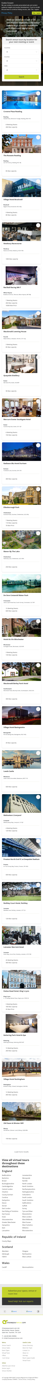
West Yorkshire (27, 1225)
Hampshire (6, 1225)
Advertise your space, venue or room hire (22, 1292)
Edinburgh (5, 1254)
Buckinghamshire (8, 1184)
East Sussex (6, 1214)
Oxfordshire (26, 1195)
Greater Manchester (9, 1222)
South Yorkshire (27, 1200)
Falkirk (4, 1257)
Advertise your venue (8, 1366)
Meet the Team (27, 1348)
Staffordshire (26, 1203)
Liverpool (6, 820)
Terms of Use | (23, 1379)
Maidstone (7, 776)
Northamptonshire (28, 1189)
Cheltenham (7, 513)
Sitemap (25, 1355)
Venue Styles (6, 1348)
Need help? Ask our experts (20, 1301)
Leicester (6, 908)
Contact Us (26, 1350)
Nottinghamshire (28, 1192)
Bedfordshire (6, 1175)
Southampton (8, 689)
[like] (38, 93)
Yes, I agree (36, 13)
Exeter (5, 381)
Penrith (6, 337)
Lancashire (5, 1230)
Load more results (21, 1152)
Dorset (4, 1206)
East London (6, 1208)
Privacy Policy (7, 13)
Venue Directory (28, 1345)
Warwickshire (27, 1214)
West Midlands (27, 1219)
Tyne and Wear (27, 1211)
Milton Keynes (8, 293)
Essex (4, 1217)
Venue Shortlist (7, 1371)
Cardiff (4, 1267)
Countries (7, 48)
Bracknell (6, 205)
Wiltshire (25, 1228)
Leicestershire (27, 1175)
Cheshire (5, 1192)
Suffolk (24, 1206)
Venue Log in (6, 1368)
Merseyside (26, 1178)
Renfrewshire (26, 1254)
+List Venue (5, 1358)
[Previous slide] (4, 1311)
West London (26, 1217)
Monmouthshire (27, 1267)
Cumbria (5, 1197)
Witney (6, 1128)
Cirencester (7, 601)
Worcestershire (27, 1230)
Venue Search (6, 1345)
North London (27, 1184)
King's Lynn (7, 996)
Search (21, 77)
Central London (7, 1189)
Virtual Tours (6, 1353)
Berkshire (5, 1178)
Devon (4, 1203)
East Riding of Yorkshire (10, 1211)
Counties (7, 57)
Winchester (7, 645)
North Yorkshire (27, 1186)
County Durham (7, 1195)
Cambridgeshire (7, 1186)
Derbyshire (6, 1200)
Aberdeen (5, 1251)
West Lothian (26, 1257)
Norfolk (25, 1181)
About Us (25, 1353)
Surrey (24, 1208)
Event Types (6, 1350)
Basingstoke (7, 732)
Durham (6, 469)
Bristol (4, 1181)
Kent (3, 1228)
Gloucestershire (7, 1219)
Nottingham (7, 1084)
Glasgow (25, 1251)
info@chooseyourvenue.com (13, 1338)
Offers (4, 1355)
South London (27, 1197)
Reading (6, 117)
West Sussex (26, 1222)
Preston (6, 864)
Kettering (6, 1040)
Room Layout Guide (29, 1358)
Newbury (6, 249)
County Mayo (6, 1241)
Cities (6, 66)
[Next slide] (38, 1311)
